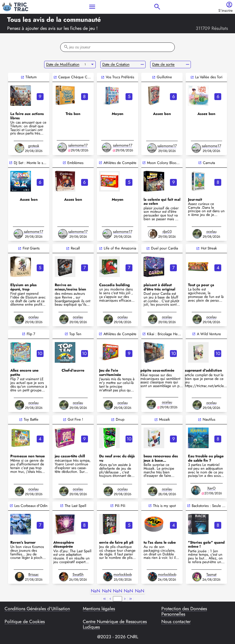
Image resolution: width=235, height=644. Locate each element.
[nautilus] (198, 438)
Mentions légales (99, 609)
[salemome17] (62, 147)
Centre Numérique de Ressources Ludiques (115, 624)
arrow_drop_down (92, 64)
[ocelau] (197, 233)
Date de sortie (163, 64)
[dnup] (109, 438)
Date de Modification (62, 64)
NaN (95, 591)
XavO (211, 488)
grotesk (33, 146)
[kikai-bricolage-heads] (154, 352)
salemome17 (78, 145)
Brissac (33, 574)
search (157, 6)
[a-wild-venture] (198, 352)
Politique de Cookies (25, 622)
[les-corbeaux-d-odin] (20, 524)
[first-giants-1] (20, 266)
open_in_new (22, 77)
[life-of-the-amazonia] (109, 266)
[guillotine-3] (154, 95)
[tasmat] (196, 576)
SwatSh (78, 574)
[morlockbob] (107, 576)
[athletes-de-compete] (109, 352)
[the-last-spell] (65, 524)
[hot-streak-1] (198, 266)
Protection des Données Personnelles (184, 611)
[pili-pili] (109, 524)
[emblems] (65, 181)
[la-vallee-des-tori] (198, 95)
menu (92, 6)
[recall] (65, 266)
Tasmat (211, 574)
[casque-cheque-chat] (65, 95)
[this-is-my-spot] (154, 524)
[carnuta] (198, 181)
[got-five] (65, 438)
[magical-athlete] (109, 181)
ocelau (211, 231)
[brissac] (19, 576)
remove (142, 64)
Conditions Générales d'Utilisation (37, 609)
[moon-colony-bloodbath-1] (154, 181)
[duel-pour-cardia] (154, 266)
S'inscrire (225, 11)
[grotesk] (19, 148)
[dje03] (152, 233)
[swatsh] (63, 576)
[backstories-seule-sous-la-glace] (198, 524)
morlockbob (122, 574)
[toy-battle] (20, 438)
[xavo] (195, 490)
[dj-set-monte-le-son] (20, 181)
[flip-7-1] (20, 352)
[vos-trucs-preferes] (109, 95)
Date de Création (116, 64)
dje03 (167, 231)
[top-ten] (65, 352)
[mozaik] (154, 438)
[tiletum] (20, 95)
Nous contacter (176, 622)
